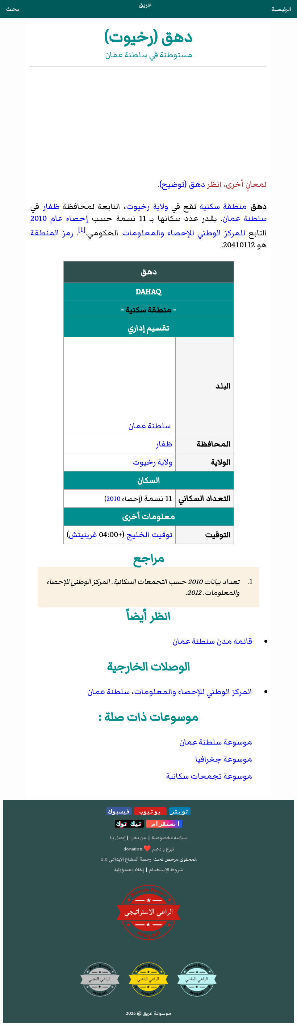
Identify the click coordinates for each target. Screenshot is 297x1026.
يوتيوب (150, 811)
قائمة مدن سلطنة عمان (212, 641)
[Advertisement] (149, 122)
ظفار (51, 207)
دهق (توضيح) (182, 184)
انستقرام (164, 823)
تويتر (180, 811)
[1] (81, 229)
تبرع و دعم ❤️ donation (149, 849)
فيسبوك (119, 811)
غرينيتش (83, 535)
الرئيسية (281, 9)
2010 (113, 499)
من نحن (138, 837)
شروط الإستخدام (166, 869)
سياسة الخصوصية (169, 837)
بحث (12, 9)
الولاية (221, 462)
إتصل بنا (117, 837)
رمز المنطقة (51, 233)
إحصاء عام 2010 (59, 218)
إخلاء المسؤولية (129, 869)
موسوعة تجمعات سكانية (209, 776)
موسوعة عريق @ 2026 (148, 1013)
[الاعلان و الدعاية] (148, 912)
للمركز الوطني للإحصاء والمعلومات (183, 233)
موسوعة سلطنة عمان (215, 742)
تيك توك (129, 823)
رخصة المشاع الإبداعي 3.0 (126, 859)
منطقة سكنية (223, 207)
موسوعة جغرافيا (223, 759)
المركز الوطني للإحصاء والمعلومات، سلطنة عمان (169, 692)
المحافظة (214, 444)
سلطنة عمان (244, 218)
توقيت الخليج (149, 535)
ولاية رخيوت (147, 207)
